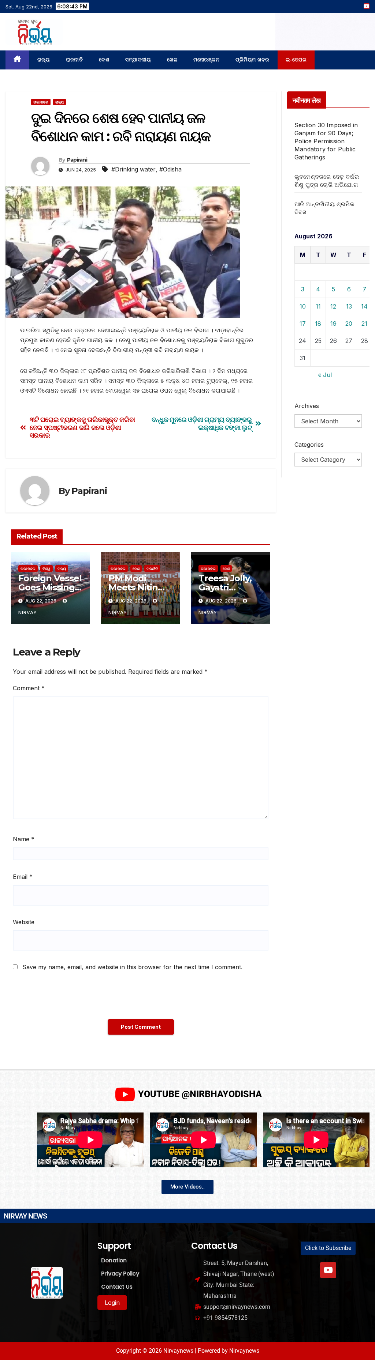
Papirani (77, 159)
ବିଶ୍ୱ (46, 568)
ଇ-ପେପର (296, 60)
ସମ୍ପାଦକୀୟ (138, 60)
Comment (29, 688)
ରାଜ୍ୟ (43, 60)
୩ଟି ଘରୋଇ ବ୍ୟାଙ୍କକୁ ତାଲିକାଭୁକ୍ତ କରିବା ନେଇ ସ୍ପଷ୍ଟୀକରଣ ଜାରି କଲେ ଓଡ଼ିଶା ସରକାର (82, 427)
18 (318, 323)
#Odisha (170, 169)
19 (333, 323)
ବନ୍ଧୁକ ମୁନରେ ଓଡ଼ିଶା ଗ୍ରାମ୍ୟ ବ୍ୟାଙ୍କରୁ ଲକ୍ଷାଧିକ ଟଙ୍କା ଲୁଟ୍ (202, 423)
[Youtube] (328, 1270)
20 (348, 323)
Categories (309, 444)
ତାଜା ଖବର (40, 102)
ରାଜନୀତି (74, 60)
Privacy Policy (120, 1273)
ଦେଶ (104, 60)
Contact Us (116, 1286)
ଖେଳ (172, 60)
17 (303, 323)
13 (349, 306)
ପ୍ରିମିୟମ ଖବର (252, 60)
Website (23, 922)
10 (303, 306)
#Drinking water (133, 169)
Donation (114, 1260)
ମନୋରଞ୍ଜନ (206, 60)
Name (23, 839)
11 (318, 306)
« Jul (325, 374)
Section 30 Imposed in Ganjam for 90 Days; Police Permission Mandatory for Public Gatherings (326, 141)
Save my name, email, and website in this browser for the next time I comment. (132, 967)
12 (333, 306)
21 (364, 323)
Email (23, 876)
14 (364, 306)
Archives (306, 405)
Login (112, 1302)
